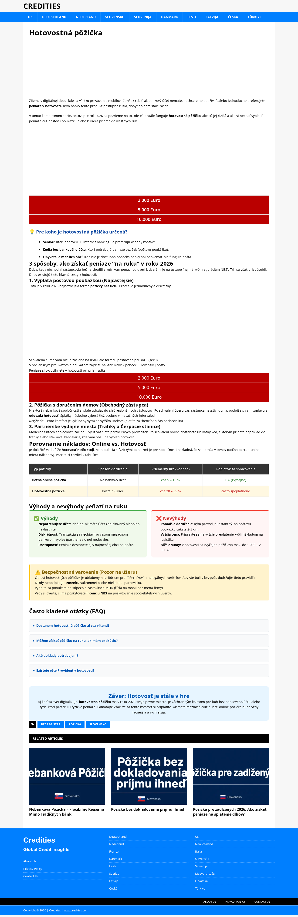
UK (30, 17)
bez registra (50, 724)
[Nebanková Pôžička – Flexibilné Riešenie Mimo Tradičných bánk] (67, 776)
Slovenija (143, 17)
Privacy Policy (32, 869)
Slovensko (115, 17)
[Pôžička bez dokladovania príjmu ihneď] (149, 776)
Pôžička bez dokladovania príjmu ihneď (147, 809)
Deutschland (54, 17)
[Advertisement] (149, 67)
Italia (198, 851)
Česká (233, 17)
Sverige (114, 873)
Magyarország (205, 873)
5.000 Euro (149, 210)
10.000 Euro (149, 219)
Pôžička (75, 724)
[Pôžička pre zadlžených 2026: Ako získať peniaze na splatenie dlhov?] (231, 776)
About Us (29, 861)
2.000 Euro (149, 200)
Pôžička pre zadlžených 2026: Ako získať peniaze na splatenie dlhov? (230, 812)
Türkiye (254, 17)
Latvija (212, 17)
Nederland (86, 17)
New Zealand (204, 844)
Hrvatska (201, 881)
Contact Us (30, 876)
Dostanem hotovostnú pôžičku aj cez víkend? (72, 625)
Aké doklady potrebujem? (57, 655)
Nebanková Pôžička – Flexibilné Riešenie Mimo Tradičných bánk (66, 812)
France (114, 851)
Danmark (169, 17)
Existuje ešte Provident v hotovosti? (65, 670)
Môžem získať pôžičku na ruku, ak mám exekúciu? (77, 640)
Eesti (191, 17)
